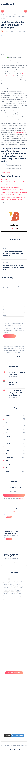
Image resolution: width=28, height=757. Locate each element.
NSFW (7, 453)
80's (16, 587)
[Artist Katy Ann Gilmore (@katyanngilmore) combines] (14, 615)
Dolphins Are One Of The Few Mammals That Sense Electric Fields (13, 267)
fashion (17, 590)
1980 (21, 587)
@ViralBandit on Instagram (14, 672)
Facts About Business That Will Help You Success (15, 382)
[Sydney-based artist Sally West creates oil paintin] (14, 725)
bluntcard (6, 590)
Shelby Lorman (7, 598)
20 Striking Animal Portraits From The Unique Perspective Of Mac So (13, 253)
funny (5, 593)
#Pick (11, 584)
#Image (6, 581)
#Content (12, 579)
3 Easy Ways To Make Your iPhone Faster (17, 373)
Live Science (6, 172)
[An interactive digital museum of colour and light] (14, 631)
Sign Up (14, 495)
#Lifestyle (21, 581)
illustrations (12, 596)
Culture (8, 436)
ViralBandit (8, 4)
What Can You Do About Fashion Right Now (11, 532)
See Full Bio (13, 228)
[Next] (15, 562)
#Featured (19, 579)
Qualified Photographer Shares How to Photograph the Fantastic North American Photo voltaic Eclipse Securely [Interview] (13, 182)
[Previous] (13, 562)
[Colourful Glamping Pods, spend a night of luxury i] (14, 663)
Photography (9, 457)
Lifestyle (8, 450)
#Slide (17, 584)
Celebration (9, 426)
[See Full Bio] (17, 228)
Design (8, 440)
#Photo (5, 584)
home (5, 596)
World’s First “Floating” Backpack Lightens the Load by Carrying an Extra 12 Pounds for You (17, 393)
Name (5, 303)
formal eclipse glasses (18, 132)
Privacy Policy (21, 498)
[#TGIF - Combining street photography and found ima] (14, 694)
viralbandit (6, 31)
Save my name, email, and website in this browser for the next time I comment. (13, 324)
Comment (6, 291)
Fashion (8, 443)
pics (18, 596)
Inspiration (8, 447)
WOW (12, 31)
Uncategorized (10, 467)
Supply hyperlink (5, 207)
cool (12, 590)
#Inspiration (13, 581)
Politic (7, 460)
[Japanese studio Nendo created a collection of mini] (14, 678)
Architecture (9, 419)
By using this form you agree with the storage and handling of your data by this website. (14, 330)
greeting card (12, 593)
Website (5, 315)
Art (7, 422)
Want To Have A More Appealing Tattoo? (11, 555)
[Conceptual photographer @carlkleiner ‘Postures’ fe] (14, 647)
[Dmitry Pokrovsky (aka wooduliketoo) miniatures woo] (14, 710)
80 (12, 587)
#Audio (6, 579)
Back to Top (14, 753)
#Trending (6, 587)
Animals (8, 415)
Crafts (7, 429)
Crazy (7, 433)
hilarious (20, 593)
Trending (8, 464)
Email (5, 309)
